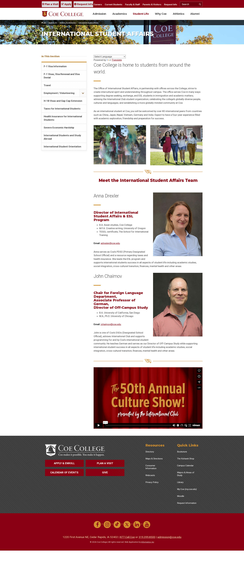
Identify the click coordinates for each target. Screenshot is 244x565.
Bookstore (182, 451)
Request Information (186, 503)
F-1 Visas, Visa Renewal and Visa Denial (62, 76)
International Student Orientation (62, 146)
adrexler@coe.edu (110, 243)
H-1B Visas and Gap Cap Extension (63, 100)
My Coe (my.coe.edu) (187, 489)
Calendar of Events (64, 472)
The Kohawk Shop (185, 458)
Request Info (84, 4)
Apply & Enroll (64, 463)
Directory (149, 451)
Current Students (113, 4)
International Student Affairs (88, 23)
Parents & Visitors (152, 4)
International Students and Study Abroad (62, 137)
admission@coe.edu (169, 537)
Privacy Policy (151, 482)
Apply (67, 4)
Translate (117, 60)
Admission (99, 13)
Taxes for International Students (62, 108)
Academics (119, 13)
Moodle (180, 496)
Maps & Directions (154, 458)
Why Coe (161, 13)
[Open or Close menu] (82, 93)
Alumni (194, 13)
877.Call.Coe (127, 537)
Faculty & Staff (132, 4)
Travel (47, 85)
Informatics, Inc (147, 542)
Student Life (141, 13)
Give (105, 472)
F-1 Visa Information (55, 66)
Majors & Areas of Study (185, 474)
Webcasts (150, 475)
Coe (44, 23)
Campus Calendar (185, 465)
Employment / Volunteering (59, 93)
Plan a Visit (51, 4)
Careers (98, 4)
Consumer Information (150, 467)
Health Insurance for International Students (63, 118)
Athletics (178, 13)
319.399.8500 (147, 537)
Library (180, 482)
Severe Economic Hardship (59, 127)
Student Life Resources (68, 23)
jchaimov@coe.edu (111, 324)
